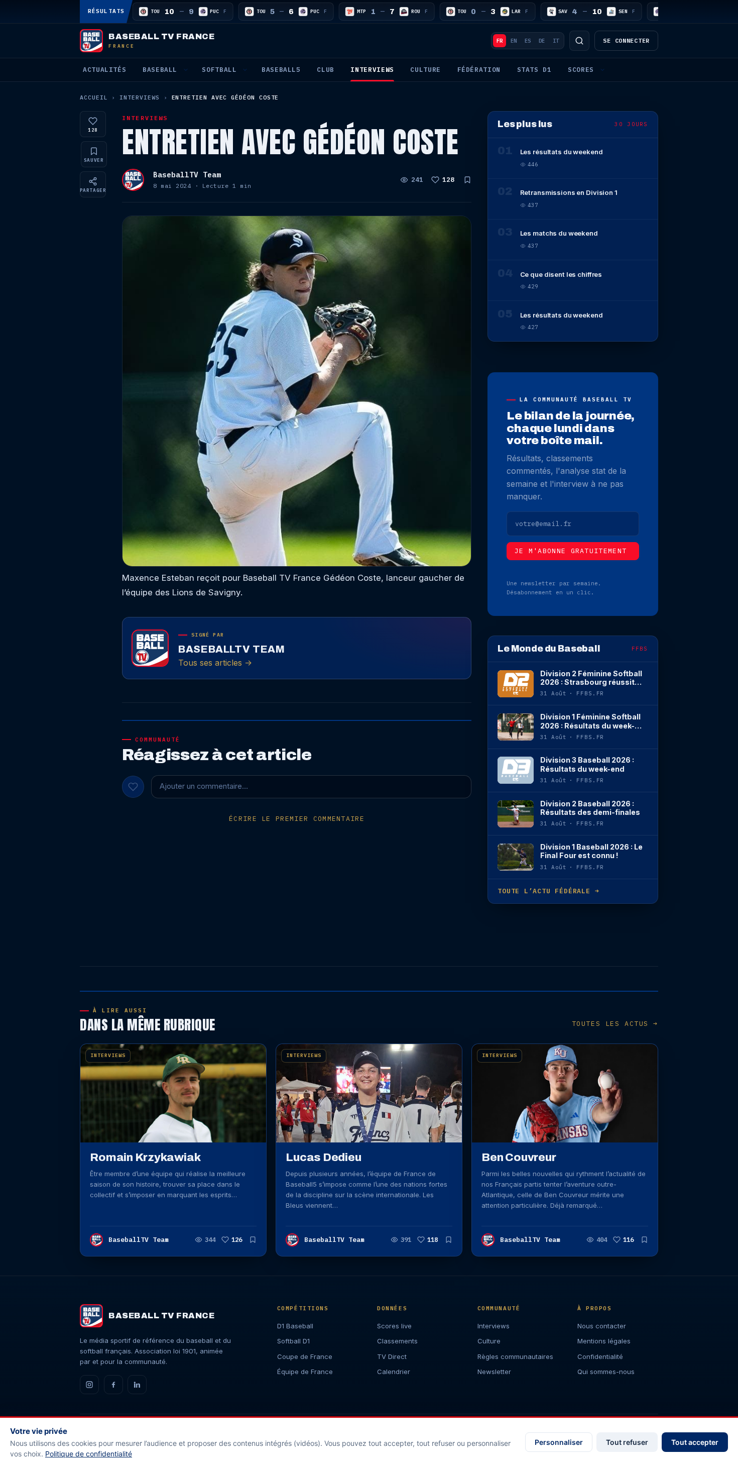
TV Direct (392, 1356)
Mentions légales (604, 1341)
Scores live (394, 1326)
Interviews (372, 69)
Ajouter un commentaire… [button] (204, 786)
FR (500, 40)
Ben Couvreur (518, 1157)
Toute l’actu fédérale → (548, 891)
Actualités (104, 69)
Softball (219, 69)
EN (514, 40)
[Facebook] (113, 1384)
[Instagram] (89, 1384)
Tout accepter (694, 1442)
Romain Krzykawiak (145, 1157)
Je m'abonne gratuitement (571, 551)
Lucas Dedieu (323, 1157)
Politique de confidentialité (88, 1453)
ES (528, 40)
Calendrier (393, 1372)
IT (556, 40)
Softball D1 (293, 1341)
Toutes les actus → (615, 1023)
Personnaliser (559, 1442)
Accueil (93, 97)
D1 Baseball (295, 1326)
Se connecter (626, 40)
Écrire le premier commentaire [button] (296, 818)
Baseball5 (281, 69)
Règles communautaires (515, 1356)
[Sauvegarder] (467, 180)
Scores (581, 69)
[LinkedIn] (137, 1384)
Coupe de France (304, 1356)
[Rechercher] (579, 41)
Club (325, 69)
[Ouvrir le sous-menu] (186, 70)
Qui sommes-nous (606, 1372)
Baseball (160, 69)
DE (542, 40)
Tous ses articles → (215, 663)
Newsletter (494, 1372)
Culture (425, 69)
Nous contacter (601, 1326)
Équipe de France (305, 1372)
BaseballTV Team (187, 174)
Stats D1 (534, 69)
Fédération (479, 69)
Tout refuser (627, 1442)
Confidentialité (600, 1356)
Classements (397, 1341)
